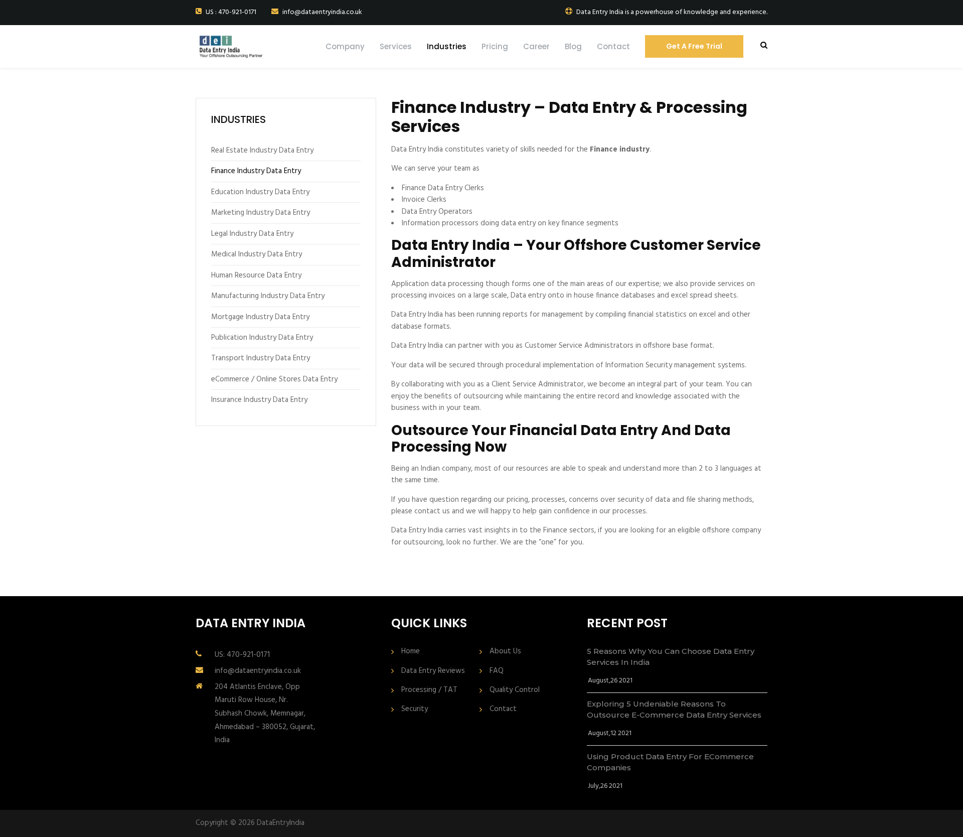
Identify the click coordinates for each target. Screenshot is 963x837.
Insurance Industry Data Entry (259, 400)
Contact (613, 46)
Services (396, 46)
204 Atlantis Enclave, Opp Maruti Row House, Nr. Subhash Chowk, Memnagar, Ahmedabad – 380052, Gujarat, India (265, 714)
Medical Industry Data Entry (256, 254)
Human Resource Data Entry (256, 275)
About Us (505, 651)
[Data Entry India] (241, 46)
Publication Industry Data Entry (262, 338)
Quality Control (515, 690)
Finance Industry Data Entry (256, 171)
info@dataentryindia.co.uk (258, 671)
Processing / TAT (429, 690)
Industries (446, 46)
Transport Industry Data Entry (260, 358)
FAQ (497, 671)
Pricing (495, 46)
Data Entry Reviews (433, 671)
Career (536, 46)
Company (345, 46)
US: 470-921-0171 (242, 655)
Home (410, 651)
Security (414, 709)
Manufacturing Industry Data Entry (268, 296)
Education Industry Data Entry (260, 192)
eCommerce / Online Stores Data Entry (274, 379)
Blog (573, 46)
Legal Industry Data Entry (252, 234)
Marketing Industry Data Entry (260, 213)
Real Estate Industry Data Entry (262, 151)
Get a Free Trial (694, 46)
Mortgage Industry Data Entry (260, 317)
